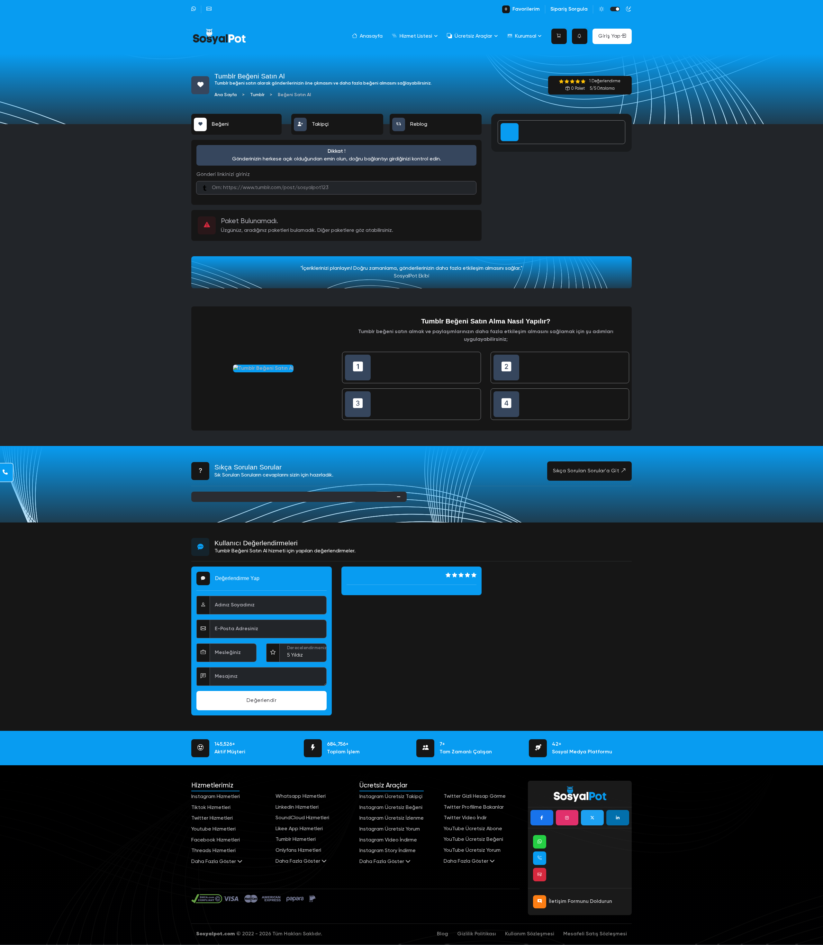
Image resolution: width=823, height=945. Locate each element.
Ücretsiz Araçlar (473, 36)
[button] (559, 36)
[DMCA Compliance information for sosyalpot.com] (207, 898)
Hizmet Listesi (416, 36)
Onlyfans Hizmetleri (298, 850)
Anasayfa (371, 36)
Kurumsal (525, 36)
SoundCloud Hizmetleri (302, 818)
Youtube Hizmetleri (213, 829)
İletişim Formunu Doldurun (580, 901)
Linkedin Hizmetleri (297, 807)
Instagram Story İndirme (387, 850)
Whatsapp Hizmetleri (301, 796)
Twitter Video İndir (465, 818)
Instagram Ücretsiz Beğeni (390, 807)
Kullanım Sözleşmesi (529, 934)
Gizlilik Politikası (476, 934)
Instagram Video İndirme (388, 840)
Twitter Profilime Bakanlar (474, 807)
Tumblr (257, 95)
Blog (442, 934)
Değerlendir (262, 700)
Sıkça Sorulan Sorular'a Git (587, 471)
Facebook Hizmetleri (215, 840)
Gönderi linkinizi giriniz (223, 174)
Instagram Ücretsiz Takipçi (390, 796)
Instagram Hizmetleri (215, 796)
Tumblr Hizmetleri (296, 839)
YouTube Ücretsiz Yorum (472, 850)
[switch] (615, 9)
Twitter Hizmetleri (212, 818)
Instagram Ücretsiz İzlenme (391, 818)
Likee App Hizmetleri (299, 828)
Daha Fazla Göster (214, 861)
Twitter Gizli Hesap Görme (475, 796)
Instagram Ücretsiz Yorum (389, 829)
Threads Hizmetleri (213, 850)
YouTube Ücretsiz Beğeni (473, 839)
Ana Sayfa (225, 95)
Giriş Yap (609, 36)
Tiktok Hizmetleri (211, 807)
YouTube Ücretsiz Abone (473, 828)
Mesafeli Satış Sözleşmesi (595, 934)
